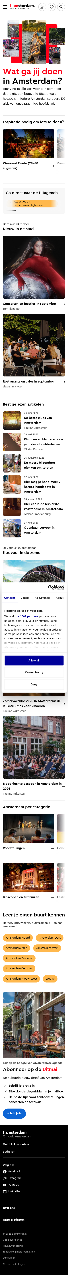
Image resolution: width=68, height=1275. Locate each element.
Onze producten (13, 1219)
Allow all (34, 660)
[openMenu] (5, 7)
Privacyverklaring (13, 1246)
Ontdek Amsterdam (16, 1144)
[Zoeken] (61, 7)
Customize (32, 672)
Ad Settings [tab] (42, 597)
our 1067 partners (27, 616)
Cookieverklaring (12, 1240)
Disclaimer (9, 1258)
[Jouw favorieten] (52, 7)
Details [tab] (24, 597)
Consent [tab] (9, 597)
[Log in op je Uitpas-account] (42, 7)
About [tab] (60, 597)
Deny (34, 684)
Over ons (9, 1208)
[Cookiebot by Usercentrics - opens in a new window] (48, 587)
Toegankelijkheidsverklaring (19, 1251)
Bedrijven (9, 1151)
